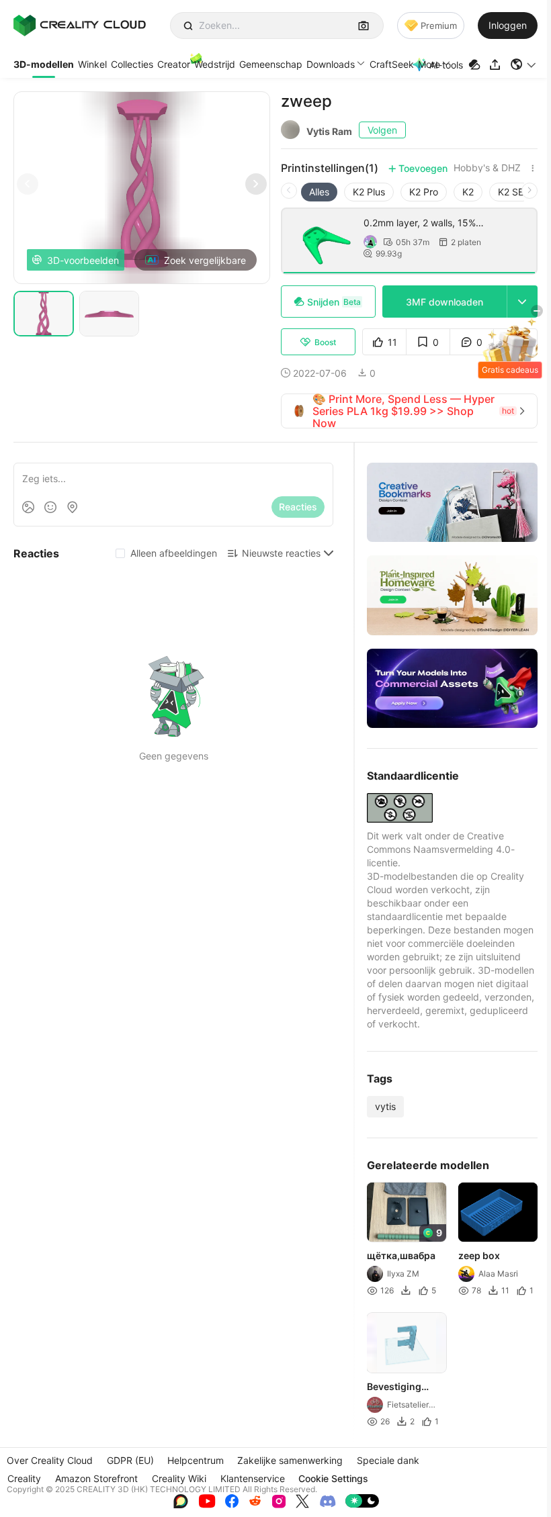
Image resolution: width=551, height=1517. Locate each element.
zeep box (479, 1256)
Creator (173, 64)
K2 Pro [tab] (423, 191)
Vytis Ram (329, 131)
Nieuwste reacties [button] (281, 553)
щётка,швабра (401, 1256)
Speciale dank (388, 1460)
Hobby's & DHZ (487, 168)
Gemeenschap (270, 64)
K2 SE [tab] (510, 191)
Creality (24, 1478)
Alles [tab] (319, 191)
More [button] (429, 64)
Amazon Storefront (96, 1478)
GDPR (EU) (130, 1460)
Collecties (132, 64)
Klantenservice (252, 1478)
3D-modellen (43, 64)
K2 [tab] (468, 191)
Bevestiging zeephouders (397, 1387)
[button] (524, 64)
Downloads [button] (330, 64)
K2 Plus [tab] (369, 191)
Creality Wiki (179, 1478)
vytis (385, 1106)
